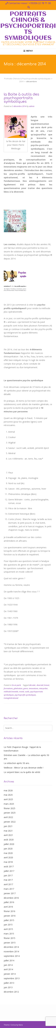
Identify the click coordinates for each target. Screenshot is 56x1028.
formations (8, 688)
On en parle (16, 685)
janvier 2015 (10, 942)
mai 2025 (8, 794)
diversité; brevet (43, 685)
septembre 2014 (12, 956)
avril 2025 (8, 799)
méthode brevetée (11, 691)
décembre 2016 (11, 897)
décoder (32, 685)
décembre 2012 (11, 991)
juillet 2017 (9, 871)
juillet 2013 (9, 982)
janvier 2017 (10, 893)
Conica (13, 1025)
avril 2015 (8, 929)
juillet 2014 (9, 960)
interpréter (43, 688)
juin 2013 (8, 987)
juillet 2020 (9, 844)
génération (18, 688)
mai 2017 (8, 879)
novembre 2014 (11, 951)
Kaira (21, 1025)
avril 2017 (8, 884)
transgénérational (11, 698)
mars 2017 (9, 888)
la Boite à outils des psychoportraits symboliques (21, 98)
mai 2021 (8, 830)
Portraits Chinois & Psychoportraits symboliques (28, 26)
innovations (33, 688)
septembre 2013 (12, 978)
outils (27, 691)
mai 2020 (8, 853)
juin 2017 (8, 875)
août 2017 (9, 866)
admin (31, 106)
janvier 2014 (10, 973)
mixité (21, 691)
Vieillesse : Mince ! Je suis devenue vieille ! (23, 767)
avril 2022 (8, 817)
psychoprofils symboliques (25, 695)
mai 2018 (8, 862)
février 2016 (9, 911)
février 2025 (9, 808)
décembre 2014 (11, 947)
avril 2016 (8, 906)
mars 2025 (9, 803)
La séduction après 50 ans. (17, 763)
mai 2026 (8, 790)
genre (25, 688)
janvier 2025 (10, 812)
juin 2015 (8, 924)
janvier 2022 (10, 821)
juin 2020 (8, 848)
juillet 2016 (9, 902)
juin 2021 (8, 826)
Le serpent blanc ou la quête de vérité (22, 772)
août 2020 (9, 839)
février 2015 (9, 938)
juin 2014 (8, 965)
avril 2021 (8, 835)
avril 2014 (8, 969)
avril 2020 (8, 857)
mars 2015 (9, 933)
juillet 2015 (9, 920)
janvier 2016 (10, 915)
